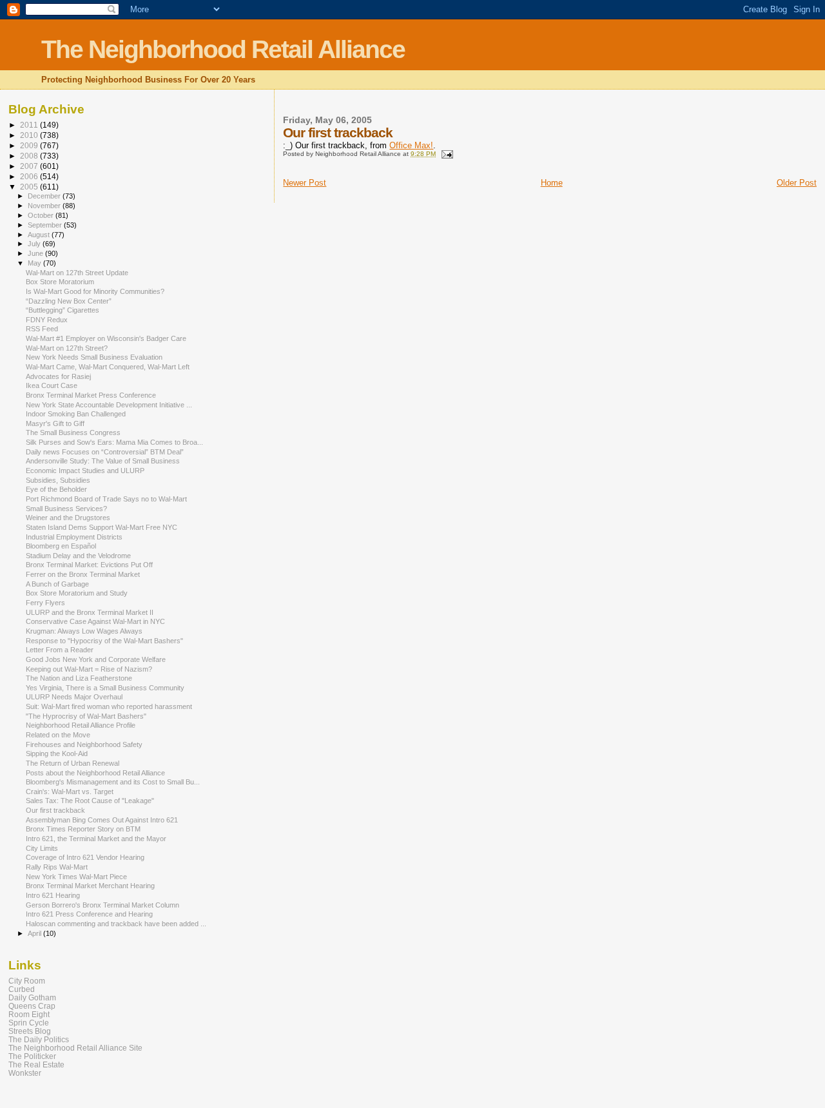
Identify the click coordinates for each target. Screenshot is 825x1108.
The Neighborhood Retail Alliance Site (75, 1048)
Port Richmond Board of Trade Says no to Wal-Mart (106, 499)
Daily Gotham (32, 997)
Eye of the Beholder (56, 489)
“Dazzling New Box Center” (69, 301)
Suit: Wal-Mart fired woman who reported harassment (109, 706)
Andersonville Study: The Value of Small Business (103, 461)
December (45, 196)
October (41, 215)
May (35, 263)
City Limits (42, 848)
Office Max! (411, 145)
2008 (30, 155)
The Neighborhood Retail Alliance (223, 49)
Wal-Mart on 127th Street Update (77, 273)
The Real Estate (36, 1064)
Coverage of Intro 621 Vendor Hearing (85, 857)
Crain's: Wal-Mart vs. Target (69, 791)
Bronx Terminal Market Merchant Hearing (90, 885)
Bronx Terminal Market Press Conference (91, 395)
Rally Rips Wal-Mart (57, 867)
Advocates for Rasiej (58, 376)
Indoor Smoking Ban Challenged (76, 414)
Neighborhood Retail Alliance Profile (80, 725)
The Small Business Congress (73, 432)
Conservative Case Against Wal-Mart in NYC (95, 621)
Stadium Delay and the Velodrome (78, 555)
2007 (30, 166)
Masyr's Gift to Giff (55, 423)
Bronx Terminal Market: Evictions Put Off (89, 565)
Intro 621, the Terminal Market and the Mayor (96, 838)
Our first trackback (55, 810)
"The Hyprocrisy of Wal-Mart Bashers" (86, 716)
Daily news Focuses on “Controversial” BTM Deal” (105, 452)
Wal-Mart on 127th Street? (67, 348)
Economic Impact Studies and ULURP (85, 470)
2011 (30, 125)
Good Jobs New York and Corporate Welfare (96, 659)
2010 (30, 135)
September (46, 225)
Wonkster (24, 1073)
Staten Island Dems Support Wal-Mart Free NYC (101, 527)
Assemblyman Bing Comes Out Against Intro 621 (102, 820)
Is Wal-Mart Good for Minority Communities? (95, 291)
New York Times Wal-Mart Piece (76, 876)
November (45, 205)
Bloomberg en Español (61, 546)
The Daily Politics (38, 1039)
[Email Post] (446, 153)
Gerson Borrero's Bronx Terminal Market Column (102, 905)
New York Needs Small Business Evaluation (94, 357)
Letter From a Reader (59, 650)
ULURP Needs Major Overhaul (74, 697)
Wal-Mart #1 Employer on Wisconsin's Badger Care (106, 338)
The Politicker (32, 1056)
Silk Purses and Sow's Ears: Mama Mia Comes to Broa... (114, 442)
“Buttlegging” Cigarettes (62, 310)
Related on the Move (58, 735)
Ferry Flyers (45, 603)
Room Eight (29, 1014)
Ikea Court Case (51, 385)
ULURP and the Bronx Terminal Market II (89, 612)
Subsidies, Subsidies (58, 480)
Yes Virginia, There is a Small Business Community (105, 688)
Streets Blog (29, 1031)
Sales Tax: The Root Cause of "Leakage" (90, 800)
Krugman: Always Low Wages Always (84, 631)
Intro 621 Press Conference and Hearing (89, 914)
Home (552, 183)
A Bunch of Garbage (57, 584)
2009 (30, 145)
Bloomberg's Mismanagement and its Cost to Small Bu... (113, 782)
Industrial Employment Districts (74, 537)
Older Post (797, 183)
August (40, 234)
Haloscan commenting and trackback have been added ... (116, 924)
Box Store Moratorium (60, 282)
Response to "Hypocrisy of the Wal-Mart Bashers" (104, 641)
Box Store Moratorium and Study (77, 593)
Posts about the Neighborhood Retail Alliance (95, 773)
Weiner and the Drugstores (68, 517)
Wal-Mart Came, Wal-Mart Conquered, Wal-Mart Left (107, 367)
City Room (26, 981)
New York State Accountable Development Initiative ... (109, 405)
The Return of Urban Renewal (72, 763)
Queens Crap (31, 1006)
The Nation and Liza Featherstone (79, 678)
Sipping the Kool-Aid (57, 753)
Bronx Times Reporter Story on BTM (83, 829)
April (35, 933)
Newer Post (304, 183)
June (36, 253)
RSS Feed (42, 329)
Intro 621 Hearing (53, 895)
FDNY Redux (47, 320)
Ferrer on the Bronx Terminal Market (83, 574)
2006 (30, 176)
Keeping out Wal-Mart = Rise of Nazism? (89, 669)
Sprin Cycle (28, 1022)
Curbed (21, 989)
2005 (30, 186)
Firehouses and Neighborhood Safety (84, 744)
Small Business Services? (66, 508)
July (35, 244)
